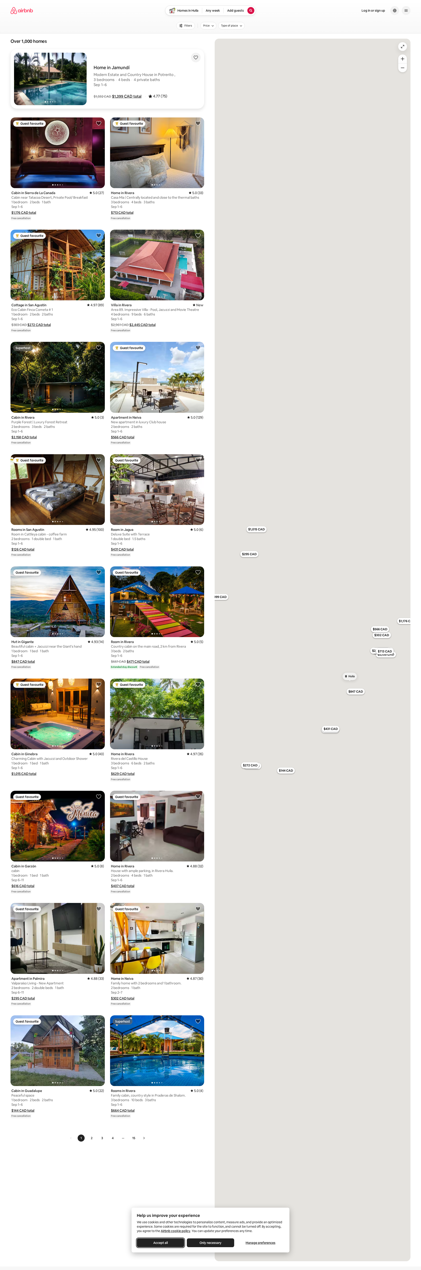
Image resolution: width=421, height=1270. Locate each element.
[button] (126, 96)
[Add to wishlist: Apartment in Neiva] (198, 347)
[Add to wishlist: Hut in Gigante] (98, 572)
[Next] (144, 1138)
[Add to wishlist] (196, 57)
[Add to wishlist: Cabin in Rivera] (98, 347)
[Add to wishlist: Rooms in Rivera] (198, 1021)
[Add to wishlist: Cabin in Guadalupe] (98, 1021)
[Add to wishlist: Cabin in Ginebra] (98, 684)
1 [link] (81, 1138)
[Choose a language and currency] (394, 10)
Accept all (160, 1243)
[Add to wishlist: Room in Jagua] (198, 459)
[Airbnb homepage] (22, 10)
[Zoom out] (402, 67)
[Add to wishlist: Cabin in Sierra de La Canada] (98, 123)
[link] (71, 1138)
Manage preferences (260, 1243)
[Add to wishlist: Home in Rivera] (198, 123)
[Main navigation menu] (406, 10)
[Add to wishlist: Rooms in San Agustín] (98, 459)
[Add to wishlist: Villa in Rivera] (198, 235)
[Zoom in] (402, 58)
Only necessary (210, 1243)
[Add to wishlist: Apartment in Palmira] (98, 908)
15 (133, 1138)
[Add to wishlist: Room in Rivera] (198, 572)
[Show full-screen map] (402, 46)
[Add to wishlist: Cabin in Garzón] (98, 796)
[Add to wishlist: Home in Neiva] (198, 908)
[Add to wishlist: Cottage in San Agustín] (98, 235)
